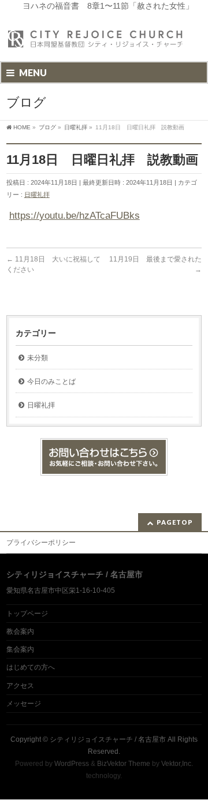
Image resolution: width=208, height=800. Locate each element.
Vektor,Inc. (177, 764)
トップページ (27, 614)
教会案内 (20, 631)
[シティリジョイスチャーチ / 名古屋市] (95, 42)
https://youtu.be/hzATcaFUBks (74, 215)
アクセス (20, 686)
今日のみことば (51, 381)
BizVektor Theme (123, 764)
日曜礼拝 (37, 194)
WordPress (71, 764)
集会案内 (20, 649)
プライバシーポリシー (41, 543)
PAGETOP (175, 522)
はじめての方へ (30, 667)
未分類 (37, 358)
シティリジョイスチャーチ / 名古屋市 (108, 739)
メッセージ (23, 704)
